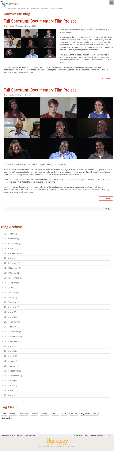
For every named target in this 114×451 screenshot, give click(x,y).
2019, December (13, 243)
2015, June (10, 351)
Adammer (71, 447)
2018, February (12, 263)
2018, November (13, 253)
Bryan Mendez (9, 26)
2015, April (10, 356)
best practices (7, 418)
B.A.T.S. (55, 414)
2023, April (10, 233)
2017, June (10, 287)
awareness (44, 414)
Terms (86, 435)
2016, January (11, 326)
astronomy (23, 414)
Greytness (61, 447)
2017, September (13, 277)
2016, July (10, 312)
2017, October (12, 273)
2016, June (10, 317)
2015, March (11, 361)
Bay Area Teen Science (89, 414)
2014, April (10, 385)
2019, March (11, 248)
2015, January (11, 366)
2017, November (13, 268)
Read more (106, 79)
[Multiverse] (11, 4)
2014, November (13, 375)
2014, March (11, 390)
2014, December (13, 370)
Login (109, 435)
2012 (4, 414)
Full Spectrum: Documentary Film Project (40, 21)
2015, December (13, 331)
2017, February (12, 297)
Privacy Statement (97, 435)
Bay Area (74, 414)
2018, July (10, 258)
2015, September (13, 341)
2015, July (10, 346)
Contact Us (78, 435)
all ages (13, 414)
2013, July (10, 395)
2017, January (11, 302)
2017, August (11, 282)
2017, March (11, 292)
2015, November (13, 336)
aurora (34, 414)
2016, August (11, 307)
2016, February (12, 321)
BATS (64, 414)
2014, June (10, 380)
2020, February (12, 238)
